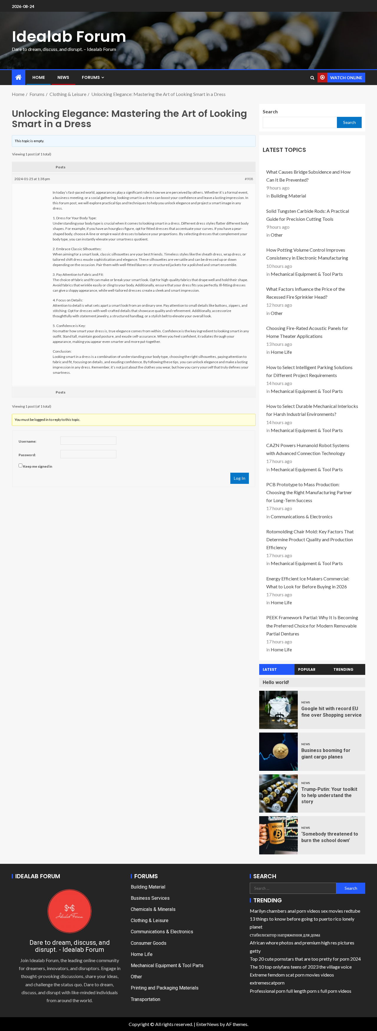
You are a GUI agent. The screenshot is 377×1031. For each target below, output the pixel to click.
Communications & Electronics (302, 516)
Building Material (288, 195)
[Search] (312, 77)
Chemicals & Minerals (153, 909)
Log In (239, 478)
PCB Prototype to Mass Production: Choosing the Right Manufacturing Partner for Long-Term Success (309, 492)
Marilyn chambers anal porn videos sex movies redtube (305, 911)
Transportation (145, 999)
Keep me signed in (37, 466)
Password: (27, 455)
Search (270, 111)
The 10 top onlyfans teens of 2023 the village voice (301, 966)
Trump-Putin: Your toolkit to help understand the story (329, 795)
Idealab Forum (69, 36)
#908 (249, 179)
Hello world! (276, 682)
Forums (91, 77)
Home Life (281, 352)
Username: (27, 441)
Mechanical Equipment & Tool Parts (307, 274)
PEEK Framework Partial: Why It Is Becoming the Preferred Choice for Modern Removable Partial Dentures (312, 625)
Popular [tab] (306, 669)
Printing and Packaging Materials (165, 988)
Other (277, 235)
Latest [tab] (270, 669)
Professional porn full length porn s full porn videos (300, 991)
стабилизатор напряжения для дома (285, 934)
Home (38, 77)
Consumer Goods (148, 943)
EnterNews (207, 1024)
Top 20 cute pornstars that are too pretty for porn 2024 (305, 959)
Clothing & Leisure (149, 920)
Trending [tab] (343, 669)
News (63, 77)
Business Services (150, 898)
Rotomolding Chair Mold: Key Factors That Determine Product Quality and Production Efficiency (310, 539)
